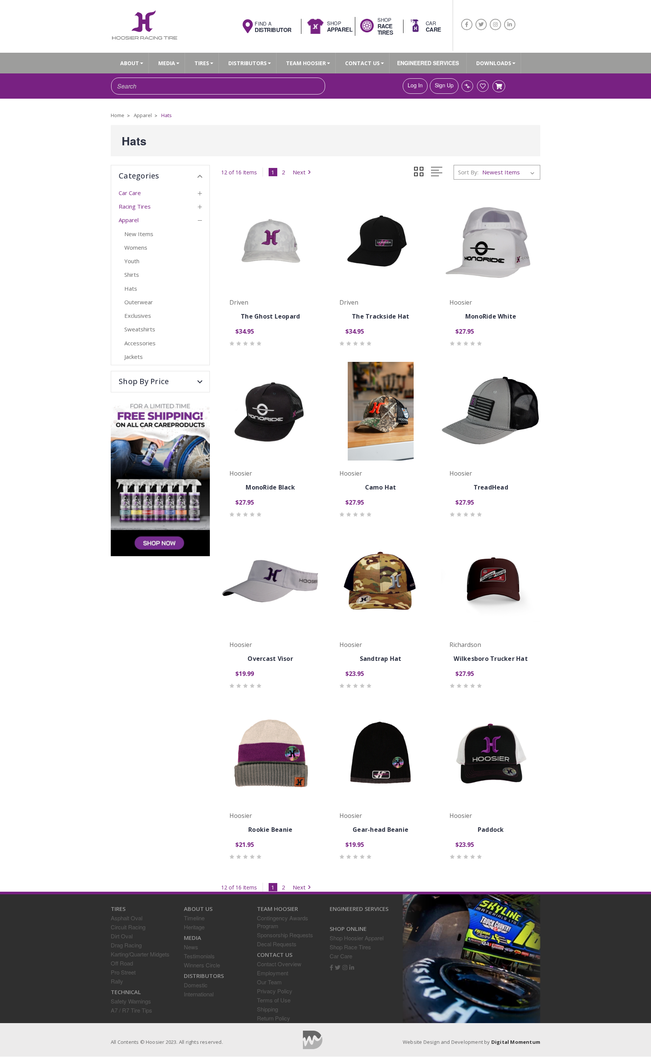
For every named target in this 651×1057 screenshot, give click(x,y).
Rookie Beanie (270, 829)
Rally (117, 981)
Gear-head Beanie (380, 829)
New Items (138, 233)
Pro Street (123, 972)
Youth (131, 261)
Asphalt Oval (126, 918)
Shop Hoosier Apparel (357, 938)
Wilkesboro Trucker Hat (491, 658)
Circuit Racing (128, 927)
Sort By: (468, 172)
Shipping (267, 1009)
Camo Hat (380, 487)
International (199, 994)
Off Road (122, 963)
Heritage (194, 927)
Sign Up (444, 85)
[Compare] (467, 86)
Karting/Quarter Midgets (140, 954)
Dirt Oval (122, 936)
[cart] (498, 86)
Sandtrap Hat (381, 658)
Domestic (196, 985)
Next (299, 172)
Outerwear (138, 302)
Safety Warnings (131, 1001)
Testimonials (199, 956)
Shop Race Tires (350, 947)
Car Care (130, 192)
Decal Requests (276, 944)
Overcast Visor (270, 658)
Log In (415, 85)
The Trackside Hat (380, 316)
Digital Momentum (312, 1040)
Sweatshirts (139, 329)
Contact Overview (279, 964)
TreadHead (491, 487)
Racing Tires (135, 206)
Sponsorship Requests (285, 935)
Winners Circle (202, 965)
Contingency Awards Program (282, 922)
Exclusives (137, 315)
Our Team (269, 982)
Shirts (131, 274)
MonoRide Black (270, 487)
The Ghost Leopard (270, 316)
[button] (160, 381)
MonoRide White (491, 316)
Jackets (133, 356)
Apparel (129, 220)
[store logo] (144, 25)
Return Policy (273, 1018)
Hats (130, 288)
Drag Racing (126, 945)
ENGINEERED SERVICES (428, 63)
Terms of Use (273, 1000)
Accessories (140, 343)
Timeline (194, 918)
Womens (135, 247)
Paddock (491, 829)
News (191, 947)
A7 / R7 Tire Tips (131, 1010)
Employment (272, 973)
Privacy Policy (274, 991)
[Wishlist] (483, 86)
